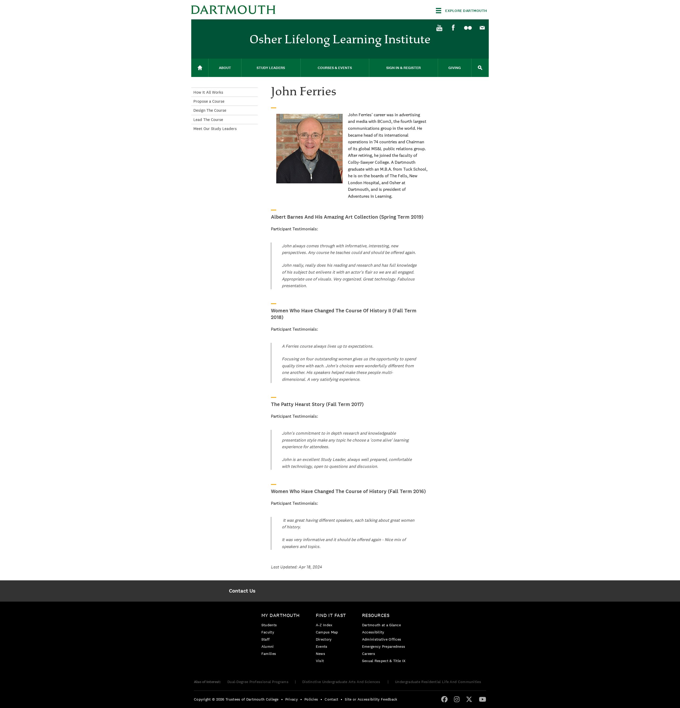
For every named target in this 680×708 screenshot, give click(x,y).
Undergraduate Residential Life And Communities (438, 681)
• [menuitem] (282, 699)
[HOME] (199, 68)
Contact (331, 699)
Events (322, 646)
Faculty (267, 632)
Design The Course (209, 110)
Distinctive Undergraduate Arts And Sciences (341, 681)
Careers (368, 653)
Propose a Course (208, 101)
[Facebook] (453, 28)
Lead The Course (208, 119)
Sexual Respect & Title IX (384, 660)
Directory (324, 639)
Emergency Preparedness (383, 646)
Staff (265, 639)
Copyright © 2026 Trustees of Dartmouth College (236, 699)
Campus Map (327, 632)
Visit (320, 660)
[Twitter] (469, 699)
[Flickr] (467, 28)
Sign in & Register (403, 67)
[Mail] (482, 28)
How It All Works (208, 92)
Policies (311, 699)
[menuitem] (439, 27)
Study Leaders (271, 67)
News (320, 653)
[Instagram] (457, 699)
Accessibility (373, 632)
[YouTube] (482, 699)
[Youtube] (439, 28)
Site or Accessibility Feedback (371, 699)
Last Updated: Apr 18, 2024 (296, 567)
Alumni (267, 646)
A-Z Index (324, 625)
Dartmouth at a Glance (381, 625)
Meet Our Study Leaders (215, 128)
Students (269, 625)
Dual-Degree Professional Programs (257, 681)
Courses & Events (335, 67)
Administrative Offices (381, 639)
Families (268, 653)
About (225, 67)
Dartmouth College (233, 9)
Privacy (291, 699)
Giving (454, 67)
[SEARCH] (479, 68)
